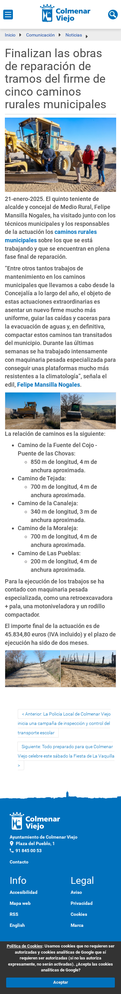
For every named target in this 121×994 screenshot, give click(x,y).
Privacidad (82, 903)
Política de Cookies (24, 946)
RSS (14, 914)
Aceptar (60, 982)
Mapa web (20, 903)
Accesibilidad (23, 892)
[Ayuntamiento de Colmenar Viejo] (65, 13)
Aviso (76, 892)
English (17, 925)
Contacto (19, 861)
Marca (77, 925)
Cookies (79, 914)
